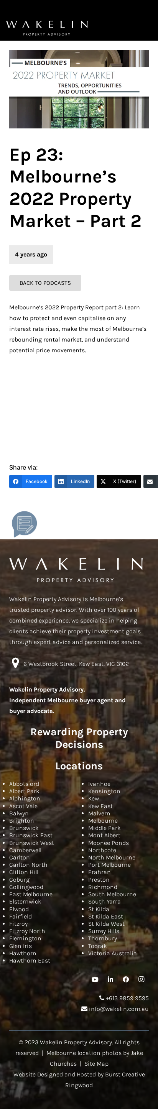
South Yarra (104, 901)
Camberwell (25, 850)
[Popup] (24, 524)
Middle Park (104, 827)
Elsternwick (25, 901)
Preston (99, 879)
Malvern (99, 813)
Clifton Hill (23, 872)
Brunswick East (31, 835)
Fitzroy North (27, 931)
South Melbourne (112, 894)
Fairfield (20, 916)
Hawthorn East (29, 960)
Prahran (99, 872)
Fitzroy (18, 923)
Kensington (104, 791)
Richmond (102, 886)
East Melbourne (31, 894)
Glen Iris (20, 946)
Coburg (19, 879)
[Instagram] (141, 979)
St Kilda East (105, 916)
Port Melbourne (109, 864)
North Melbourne (111, 857)
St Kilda (98, 909)
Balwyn (19, 813)
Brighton (21, 820)
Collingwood (26, 886)
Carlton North (28, 864)
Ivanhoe (99, 783)
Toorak (97, 946)
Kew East (100, 806)
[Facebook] (125, 979)
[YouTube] (95, 979)
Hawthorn (22, 953)
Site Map (96, 1063)
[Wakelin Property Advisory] (47, 28)
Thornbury (102, 938)
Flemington (25, 938)
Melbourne (103, 820)
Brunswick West (31, 842)
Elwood (19, 909)
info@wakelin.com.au (118, 1008)
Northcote (102, 850)
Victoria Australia (112, 953)
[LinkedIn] (110, 979)
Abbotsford (24, 783)
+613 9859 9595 (126, 998)
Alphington (24, 798)
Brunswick (24, 827)
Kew (93, 798)
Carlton (19, 857)
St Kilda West (106, 923)
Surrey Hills (103, 931)
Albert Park (24, 791)
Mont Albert (104, 835)
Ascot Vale (23, 806)
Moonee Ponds (108, 842)
